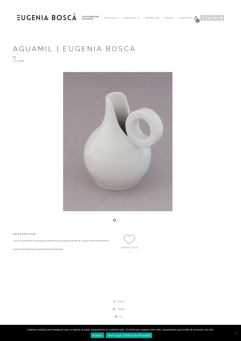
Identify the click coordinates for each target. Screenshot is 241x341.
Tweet (120, 309)
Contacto (186, 18)
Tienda (169, 18)
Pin (121, 316)
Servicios (130, 18)
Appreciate (129, 247)
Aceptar (97, 335)
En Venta (19, 60)
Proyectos (152, 18)
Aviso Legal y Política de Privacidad (129, 335)
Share (120, 301)
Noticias (110, 18)
